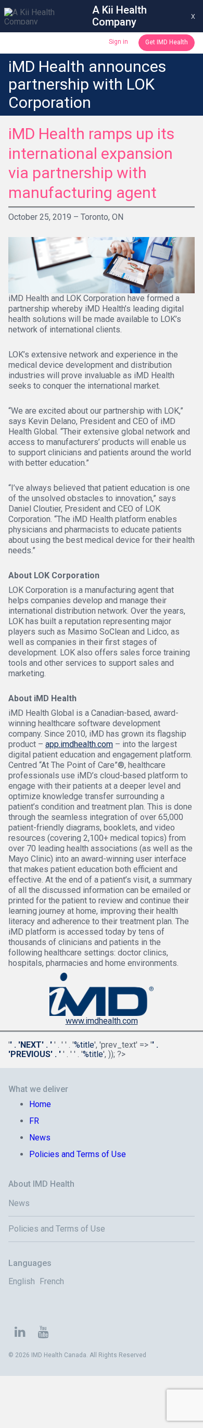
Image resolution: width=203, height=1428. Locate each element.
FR (34, 1121)
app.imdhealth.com (79, 744)
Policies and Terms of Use (77, 1154)
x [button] (193, 16)
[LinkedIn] (20, 1333)
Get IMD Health (166, 42)
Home (40, 1104)
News (39, 1138)
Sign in (118, 41)
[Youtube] (43, 1333)
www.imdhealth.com (102, 1021)
